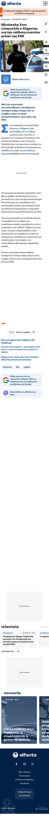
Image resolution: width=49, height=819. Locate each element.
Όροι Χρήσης (24, 772)
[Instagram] (24, 764)
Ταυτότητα (24, 783)
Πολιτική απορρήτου (24, 779)
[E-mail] (46, 82)
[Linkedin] (46, 58)
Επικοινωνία (24, 775)
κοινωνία (12, 693)
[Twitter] (46, 50)
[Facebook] (46, 42)
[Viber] (46, 66)
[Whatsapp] (46, 74)
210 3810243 (24, 795)
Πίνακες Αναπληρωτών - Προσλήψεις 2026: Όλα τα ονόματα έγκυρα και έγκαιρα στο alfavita (20, 349)
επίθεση (27, 367)
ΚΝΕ (18, 367)
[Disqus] (24, 436)
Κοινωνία (5, 19)
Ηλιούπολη (7, 367)
